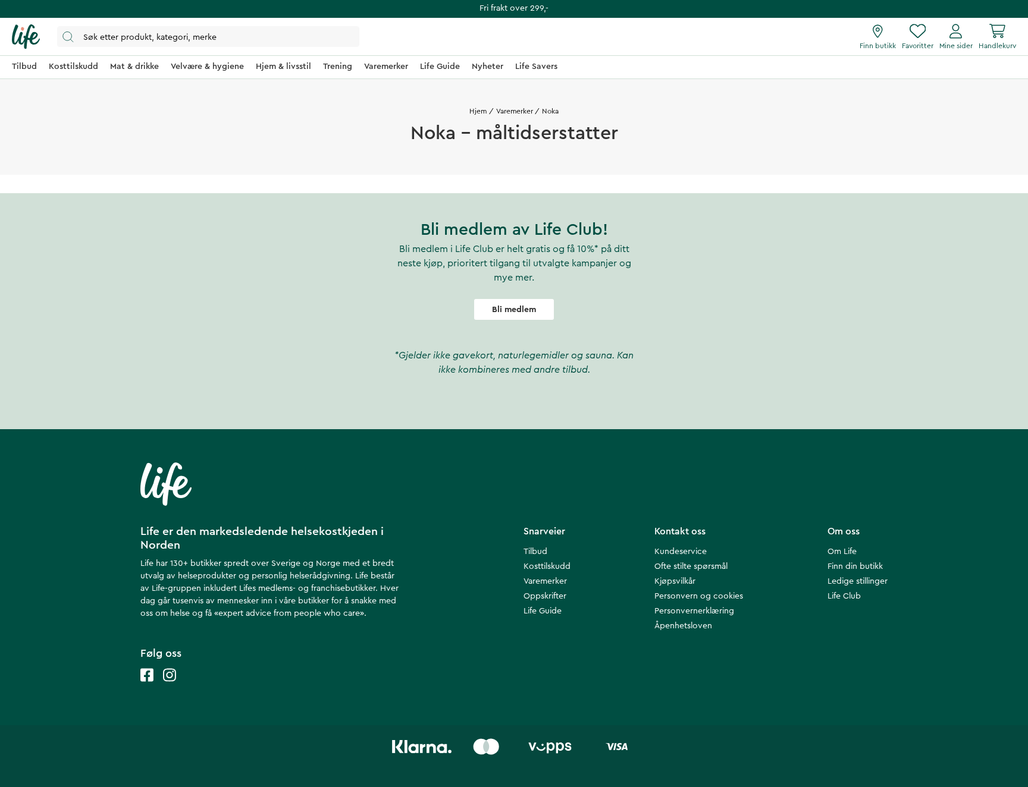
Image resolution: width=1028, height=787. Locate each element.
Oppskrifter (545, 596)
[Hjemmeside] (26, 36)
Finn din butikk (855, 566)
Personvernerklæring (694, 611)
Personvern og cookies (698, 596)
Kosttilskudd (547, 566)
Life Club (844, 596)
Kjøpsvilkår (674, 581)
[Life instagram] (169, 687)
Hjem (478, 111)
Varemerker (514, 111)
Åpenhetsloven (683, 626)
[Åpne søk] (208, 36)
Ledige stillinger (858, 581)
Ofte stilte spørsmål (691, 566)
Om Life (842, 551)
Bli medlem (514, 310)
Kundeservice (680, 551)
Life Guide (543, 611)
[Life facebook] (146, 687)
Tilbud (535, 551)
